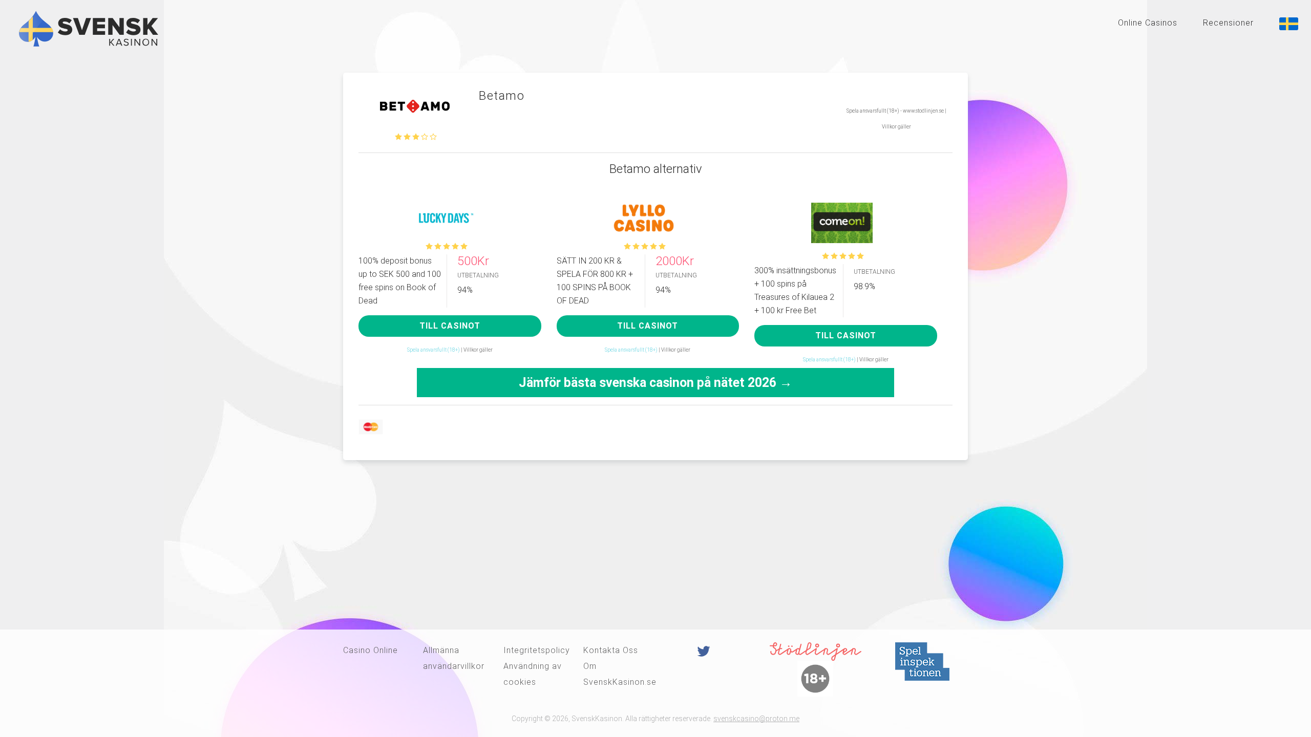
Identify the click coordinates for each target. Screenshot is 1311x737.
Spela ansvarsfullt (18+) (433, 350)
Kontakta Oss (610, 650)
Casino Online (370, 650)
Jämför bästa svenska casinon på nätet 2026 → (655, 382)
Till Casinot (449, 326)
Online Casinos (1147, 23)
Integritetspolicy (536, 650)
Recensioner (1228, 23)
